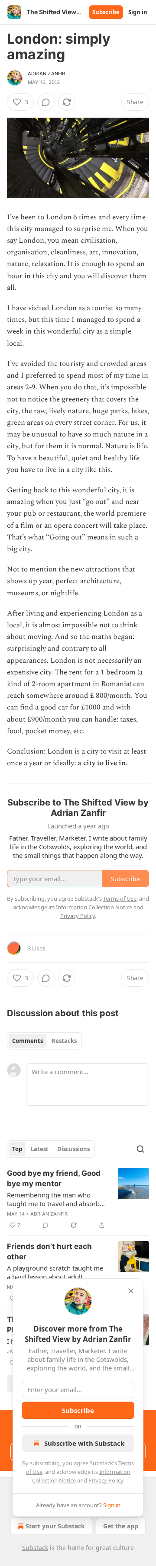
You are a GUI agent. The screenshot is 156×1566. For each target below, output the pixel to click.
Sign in (137, 12)
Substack (35, 1548)
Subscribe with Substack (84, 1443)
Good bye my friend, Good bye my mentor (54, 1178)
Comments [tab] (27, 1041)
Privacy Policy (105, 1480)
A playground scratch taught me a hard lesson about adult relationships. (55, 1272)
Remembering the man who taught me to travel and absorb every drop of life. (53, 1199)
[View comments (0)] (46, 102)
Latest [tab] (40, 1149)
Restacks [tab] (64, 1041)
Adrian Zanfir (46, 74)
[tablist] (44, 1040)
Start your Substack (55, 1526)
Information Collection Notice (94, 907)
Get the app (120, 1526)
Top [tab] (17, 1149)
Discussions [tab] (73, 1149)
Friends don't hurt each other (49, 1251)
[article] (78, 1199)
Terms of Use (119, 898)
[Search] (140, 1149)
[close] (131, 1291)
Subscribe (106, 12)
